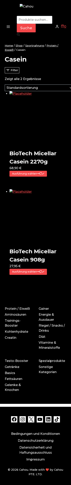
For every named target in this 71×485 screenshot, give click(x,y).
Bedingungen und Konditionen (35, 434)
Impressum (35, 459)
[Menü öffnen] (8, 27)
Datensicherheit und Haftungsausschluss (35, 450)
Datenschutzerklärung (35, 440)
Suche (26, 28)
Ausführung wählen (24, 173)
